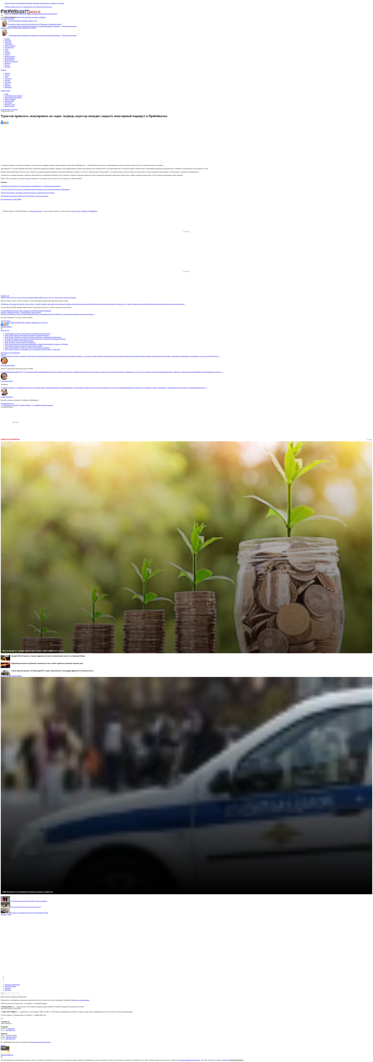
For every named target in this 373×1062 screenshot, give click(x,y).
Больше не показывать (236, 1060)
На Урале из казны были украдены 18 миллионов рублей (29, 913)
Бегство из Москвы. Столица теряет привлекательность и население (71, 314)
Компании (8, 87)
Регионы (15, 109)
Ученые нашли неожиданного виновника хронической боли (27, 335)
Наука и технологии (11, 61)
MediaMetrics (93, 211)
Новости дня (5, 330)
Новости (7, 73)
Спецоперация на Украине (13, 96)
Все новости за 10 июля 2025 (10, 353)
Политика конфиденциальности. (189, 1060)
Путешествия (9, 47)
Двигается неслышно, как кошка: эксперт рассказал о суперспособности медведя (27, 193)
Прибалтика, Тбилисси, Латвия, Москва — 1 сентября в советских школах (28, 405)
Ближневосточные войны (13, 97)
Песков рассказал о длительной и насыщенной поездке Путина (28, 333)
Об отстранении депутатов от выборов (14, 356)
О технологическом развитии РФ (12, 372)
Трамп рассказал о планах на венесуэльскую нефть (23, 346)
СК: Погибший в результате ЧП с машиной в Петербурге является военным (26, 311)
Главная (7, 39)
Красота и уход (10, 104)
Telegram (84, 211)
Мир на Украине (10, 99)
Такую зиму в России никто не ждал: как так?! (25, 907)
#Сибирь (7, 322)
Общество (8, 42)
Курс (2, 19)
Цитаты (7, 84)
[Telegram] (7, 123)
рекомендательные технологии (40, 1042)
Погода (7, 65)
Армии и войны (10, 46)
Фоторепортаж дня (7, 403)
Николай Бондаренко (8, 365)
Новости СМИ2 (6, 914)
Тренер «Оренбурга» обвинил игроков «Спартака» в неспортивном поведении (33, 337)
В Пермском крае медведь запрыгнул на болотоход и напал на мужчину (24, 196)
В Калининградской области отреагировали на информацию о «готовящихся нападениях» (31, 186)
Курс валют (8, 103)
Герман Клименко (7, 397)
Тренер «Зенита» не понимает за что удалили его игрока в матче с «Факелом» (32, 349)
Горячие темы (5, 90)
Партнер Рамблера (7, 1055)
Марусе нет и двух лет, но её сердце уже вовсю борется (57, 297)
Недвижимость (10, 58)
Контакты (8, 990)
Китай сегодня (9, 106)
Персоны (8, 85)
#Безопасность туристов (39, 322)
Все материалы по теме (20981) (11, 199)
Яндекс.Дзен (76, 211)
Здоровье (8, 53)
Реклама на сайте (10, 986)
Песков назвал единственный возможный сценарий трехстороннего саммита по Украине (34, 3)
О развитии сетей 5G (8, 388)
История (7, 67)
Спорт (7, 51)
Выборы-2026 (9, 101)
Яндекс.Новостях (36, 211)
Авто (6, 49)
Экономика (8, 44)
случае (28, 178)
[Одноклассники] (4, 123)
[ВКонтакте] (2, 123)
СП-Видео (8, 78)
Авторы (7, 80)
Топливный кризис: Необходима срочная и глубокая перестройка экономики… (35, 26)
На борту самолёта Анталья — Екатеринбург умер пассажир (21, 312)
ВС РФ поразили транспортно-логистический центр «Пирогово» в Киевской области (35, 339)
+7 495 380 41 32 (9, 1039)
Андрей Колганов (7, 381)
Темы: (7, 94)
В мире (7, 54)
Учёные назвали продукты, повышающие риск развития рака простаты (28, 7)
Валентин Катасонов (70, 26)
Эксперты (8, 82)
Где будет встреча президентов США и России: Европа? (28, 901)
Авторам (7, 988)
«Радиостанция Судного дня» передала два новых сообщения (25, 17)
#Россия (13, 322)
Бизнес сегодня (10, 56)
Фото (6, 77)
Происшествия (9, 60)
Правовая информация (12, 984)
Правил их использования (80, 1000)
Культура (8, 63)
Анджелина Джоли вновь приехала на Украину (20, 28)
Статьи (7, 75)
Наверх (3, 1045)
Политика (8, 40)
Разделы (3, 70)
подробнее (224, 1060)
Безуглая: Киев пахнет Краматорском (19, 340)
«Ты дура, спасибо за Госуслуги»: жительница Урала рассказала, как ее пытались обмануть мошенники (35, 189)
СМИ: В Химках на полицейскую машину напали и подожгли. (27, 892)
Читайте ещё (5, 296)
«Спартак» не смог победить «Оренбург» (20, 342)
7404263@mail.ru (11, 1037)
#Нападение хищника (24, 322)
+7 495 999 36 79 (9, 1030)
